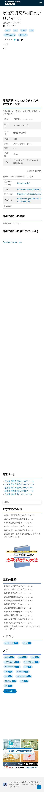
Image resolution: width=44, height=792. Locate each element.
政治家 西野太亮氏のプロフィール (19, 481)
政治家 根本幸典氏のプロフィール (19, 491)
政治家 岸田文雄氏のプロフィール (18, 523)
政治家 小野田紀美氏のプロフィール (19, 515)
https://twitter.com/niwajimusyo (30, 189)
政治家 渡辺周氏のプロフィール (17, 608)
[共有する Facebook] (18, 39)
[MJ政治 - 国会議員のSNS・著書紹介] (19, 3)
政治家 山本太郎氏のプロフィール (18, 586)
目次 (6, 44)
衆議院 (23, 30)
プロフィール (11, 643)
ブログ (26, 643)
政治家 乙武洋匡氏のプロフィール (18, 590)
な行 (31, 30)
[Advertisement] (22, 73)
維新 (23, 681)
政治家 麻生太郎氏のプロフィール (18, 530)
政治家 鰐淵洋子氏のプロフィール (18, 601)
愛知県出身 (22, 35)
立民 (27, 666)
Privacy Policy (34, 784)
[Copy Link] (22, 39)
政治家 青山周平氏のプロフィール (19, 488)
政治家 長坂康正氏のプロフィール (19, 484)
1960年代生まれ (30, 662)
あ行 (35, 657)
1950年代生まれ (11, 666)
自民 (15, 30)
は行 (7, 686)
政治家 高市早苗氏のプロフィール (18, 519)
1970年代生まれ (10, 35)
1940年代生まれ (23, 676)
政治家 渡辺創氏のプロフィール (17, 593)
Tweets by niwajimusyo (12, 242)
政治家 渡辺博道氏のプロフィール (18, 597)
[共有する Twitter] (15, 39)
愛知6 (7, 30)
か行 (8, 671)
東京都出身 (22, 671)
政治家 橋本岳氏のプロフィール (18, 494)
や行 (7, 676)
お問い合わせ (14, 787)
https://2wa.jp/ (23, 183)
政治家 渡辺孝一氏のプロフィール (18, 604)
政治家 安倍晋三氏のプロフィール (18, 526)
